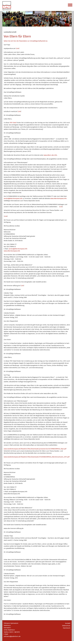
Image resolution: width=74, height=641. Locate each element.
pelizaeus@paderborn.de (12, 636)
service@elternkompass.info (13, 198)
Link (17, 48)
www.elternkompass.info (58, 198)
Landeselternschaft (10, 32)
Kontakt (67, 623)
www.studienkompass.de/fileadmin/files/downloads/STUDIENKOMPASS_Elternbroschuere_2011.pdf (36, 457)
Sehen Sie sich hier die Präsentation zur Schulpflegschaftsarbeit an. (26, 41)
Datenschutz (66, 625)
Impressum (66, 628)
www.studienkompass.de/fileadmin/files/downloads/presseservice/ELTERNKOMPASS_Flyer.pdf (35, 449)
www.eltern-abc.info (50, 155)
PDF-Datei (13, 122)
